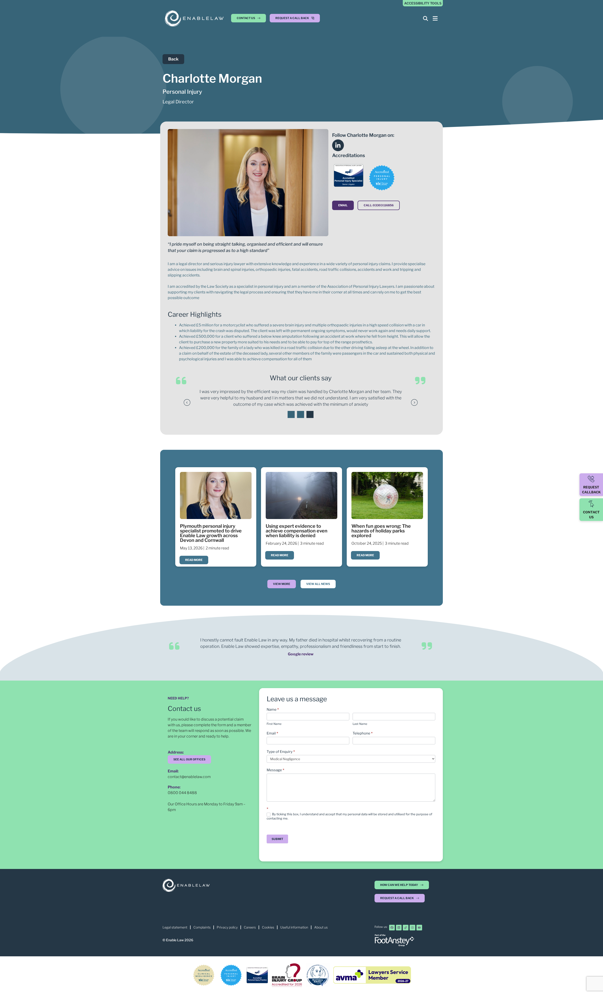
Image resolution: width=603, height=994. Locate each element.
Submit (277, 839)
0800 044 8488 (182, 793)
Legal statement (175, 927)
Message (275, 770)
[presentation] (291, 414)
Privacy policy (227, 927)
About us (321, 927)
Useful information (294, 927)
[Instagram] (412, 927)
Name (273, 709)
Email (272, 733)
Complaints (202, 927)
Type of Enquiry (281, 752)
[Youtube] (419, 927)
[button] (295, 19)
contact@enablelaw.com (189, 777)
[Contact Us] (591, 503)
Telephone (363, 733)
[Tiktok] (405, 927)
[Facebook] (392, 927)
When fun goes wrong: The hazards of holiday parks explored (381, 530)
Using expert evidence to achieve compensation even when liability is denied (296, 530)
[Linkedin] (399, 927)
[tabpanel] (301, 398)
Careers (250, 927)
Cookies (268, 927)
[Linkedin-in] (338, 145)
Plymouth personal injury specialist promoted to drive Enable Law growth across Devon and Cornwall (211, 533)
